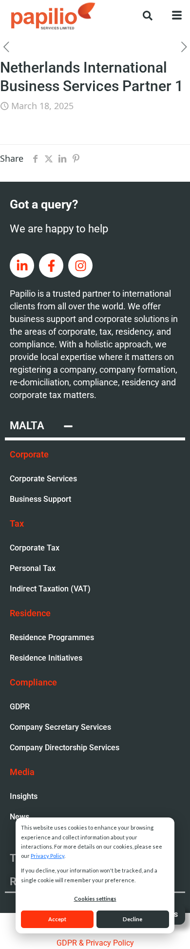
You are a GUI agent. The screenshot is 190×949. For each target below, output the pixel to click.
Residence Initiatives (46, 658)
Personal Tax (33, 568)
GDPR (20, 706)
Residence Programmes (52, 637)
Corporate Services (43, 478)
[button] (142, 14)
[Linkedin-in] (22, 265)
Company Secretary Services (60, 727)
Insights (24, 796)
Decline (132, 919)
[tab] (95, 427)
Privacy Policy (47, 856)
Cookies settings (95, 898)
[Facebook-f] (51, 265)
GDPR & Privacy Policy (95, 943)
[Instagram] (80, 265)
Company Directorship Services (64, 747)
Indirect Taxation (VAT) (50, 588)
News (19, 816)
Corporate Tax (34, 547)
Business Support (40, 499)
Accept (57, 919)
